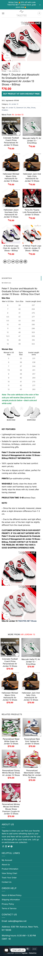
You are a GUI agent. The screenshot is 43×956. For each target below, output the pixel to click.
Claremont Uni (21, 107)
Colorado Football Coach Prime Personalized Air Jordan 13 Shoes (11, 141)
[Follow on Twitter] (9, 846)
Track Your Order (9, 877)
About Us (6, 864)
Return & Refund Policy (11, 895)
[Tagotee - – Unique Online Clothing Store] (21, 13)
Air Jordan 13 (14, 71)
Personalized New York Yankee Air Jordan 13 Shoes (32, 741)
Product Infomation (10, 869)
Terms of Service (9, 908)
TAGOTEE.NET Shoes (27, 621)
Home (4, 71)
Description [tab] (7, 278)
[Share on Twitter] (13, 261)
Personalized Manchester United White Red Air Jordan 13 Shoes (32, 774)
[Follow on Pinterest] (11, 846)
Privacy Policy (8, 904)
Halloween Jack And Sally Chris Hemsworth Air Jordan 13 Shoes (32, 177)
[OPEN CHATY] (6, 950)
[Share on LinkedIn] (25, 261)
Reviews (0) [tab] (6, 283)
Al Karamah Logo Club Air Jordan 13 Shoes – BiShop (11, 248)
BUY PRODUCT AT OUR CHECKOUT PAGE (21, 94)
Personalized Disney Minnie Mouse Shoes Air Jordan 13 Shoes (11, 772)
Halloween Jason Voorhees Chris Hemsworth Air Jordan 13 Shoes (11, 213)
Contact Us (6, 882)
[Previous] (5, 41)
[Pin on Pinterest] (21, 261)
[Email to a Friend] (17, 261)
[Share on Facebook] (9, 261)
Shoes (33, 107)
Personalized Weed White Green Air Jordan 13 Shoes (11, 741)
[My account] (39, 13)
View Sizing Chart (9, 873)
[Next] (38, 41)
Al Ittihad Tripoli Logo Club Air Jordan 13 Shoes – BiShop (32, 248)
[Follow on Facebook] (3, 846)
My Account (7, 860)
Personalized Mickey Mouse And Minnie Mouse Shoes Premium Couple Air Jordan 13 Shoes (11, 809)
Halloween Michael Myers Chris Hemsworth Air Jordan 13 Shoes (11, 177)
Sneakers (5, 110)
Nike (28, 107)
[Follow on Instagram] (6, 846)
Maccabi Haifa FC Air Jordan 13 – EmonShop (32, 140)
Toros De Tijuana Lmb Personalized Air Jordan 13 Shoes (32, 212)
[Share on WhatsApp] (5, 261)
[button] (3, 13)
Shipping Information (11, 899)
